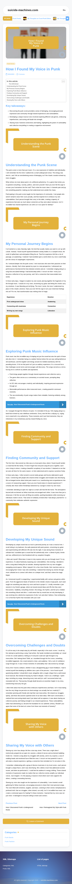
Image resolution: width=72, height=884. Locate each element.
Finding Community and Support (17, 93)
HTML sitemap (42, 865)
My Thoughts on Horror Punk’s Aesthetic (53, 18)
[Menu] (64, 10)
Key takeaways (14, 84)
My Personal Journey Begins (16, 88)
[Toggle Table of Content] (62, 81)
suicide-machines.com (23, 10)
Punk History (10, 63)
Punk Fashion (9, 841)
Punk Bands (9, 837)
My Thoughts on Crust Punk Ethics (21, 18)
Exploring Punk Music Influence (16, 91)
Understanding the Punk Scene (16, 86)
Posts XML (6, 869)
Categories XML (8, 865)
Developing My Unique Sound (16, 95)
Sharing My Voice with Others (16, 100)
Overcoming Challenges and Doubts (18, 98)
